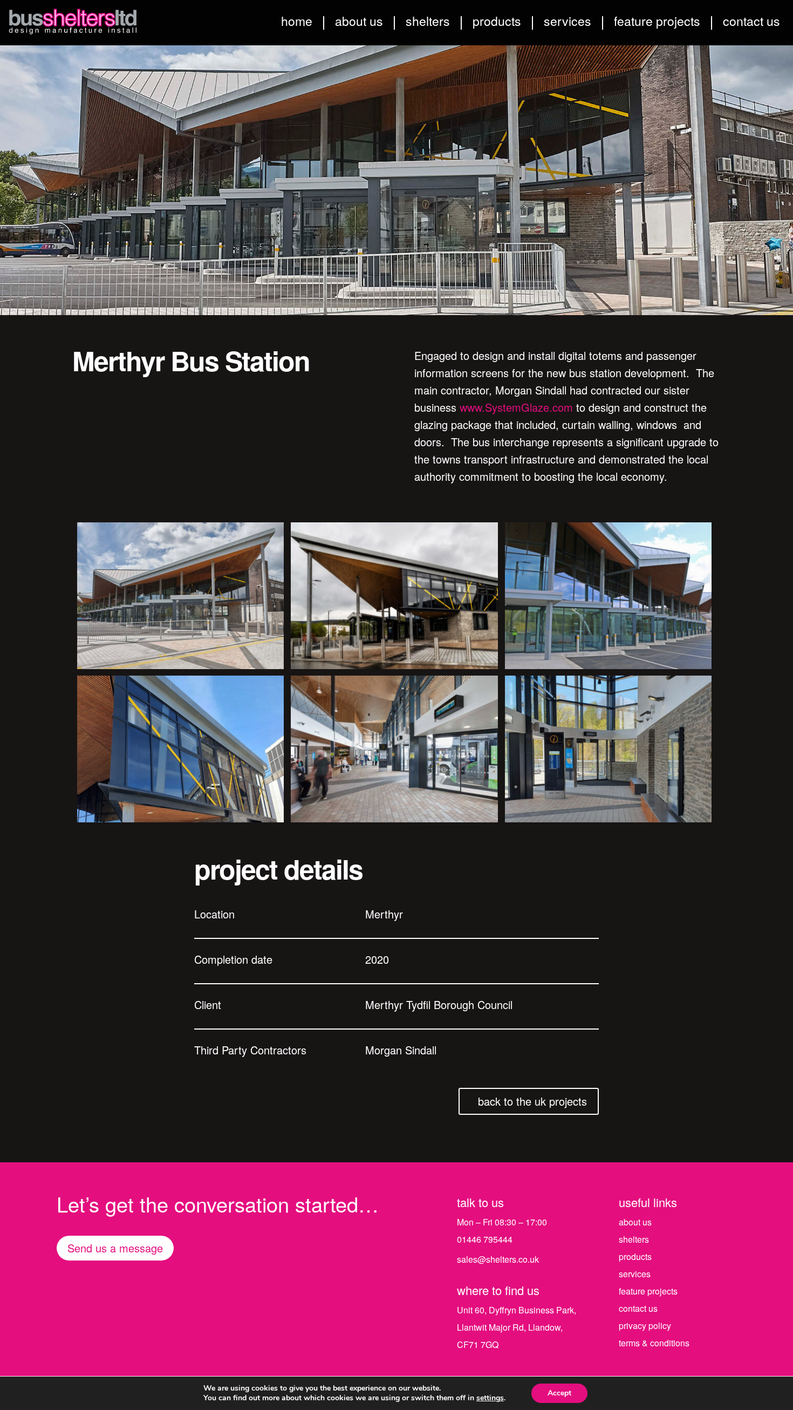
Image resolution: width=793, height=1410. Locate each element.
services (567, 23)
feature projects (657, 23)
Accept (559, 1393)
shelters (428, 23)
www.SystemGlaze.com (516, 407)
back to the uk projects (532, 1101)
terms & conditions (654, 1343)
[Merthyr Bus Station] (180, 664)
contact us (751, 23)
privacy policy (645, 1325)
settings (490, 1398)
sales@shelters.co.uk (498, 1259)
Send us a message (115, 1248)
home (296, 23)
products (497, 23)
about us (359, 23)
